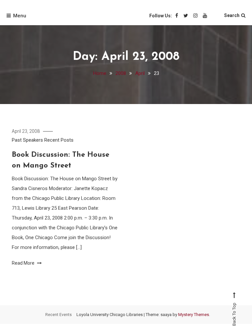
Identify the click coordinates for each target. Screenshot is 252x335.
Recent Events (58, 314)
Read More (23, 263)
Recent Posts (59, 140)
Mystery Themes (193, 314)
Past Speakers (27, 140)
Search (232, 15)
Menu (19, 16)
